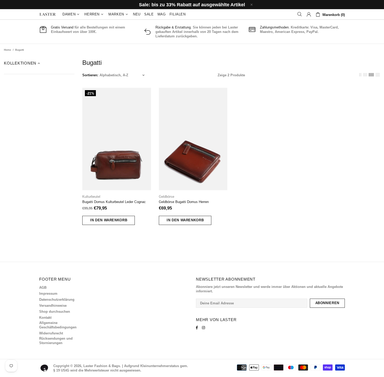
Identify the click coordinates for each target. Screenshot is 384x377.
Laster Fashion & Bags (47, 14)
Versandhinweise (53, 306)
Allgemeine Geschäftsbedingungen (58, 325)
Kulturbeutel (91, 197)
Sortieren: (90, 75)
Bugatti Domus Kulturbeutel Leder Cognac (114, 202)
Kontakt (45, 318)
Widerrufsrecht (51, 333)
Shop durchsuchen (54, 312)
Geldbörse (166, 197)
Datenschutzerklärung (56, 299)
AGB (42, 287)
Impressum (48, 293)
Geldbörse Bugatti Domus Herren (184, 202)
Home (7, 49)
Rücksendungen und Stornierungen (56, 341)
